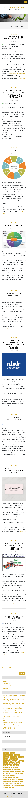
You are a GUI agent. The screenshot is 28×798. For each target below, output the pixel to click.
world (11, 787)
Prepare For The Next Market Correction (14, 38)
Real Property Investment (14, 294)
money (20, 773)
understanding (19, 785)
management (19, 771)
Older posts (8, 667)
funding (21, 761)
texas (19, 783)
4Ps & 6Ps (14, 151)
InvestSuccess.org (14, 7)
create (6, 759)
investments (16, 769)
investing (14, 767)
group (5, 763)
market (6, 773)
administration (8, 755)
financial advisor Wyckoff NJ (17, 73)
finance (14, 761)
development (13, 759)
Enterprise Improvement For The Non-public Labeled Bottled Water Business (14, 344)
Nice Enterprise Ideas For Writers (14, 617)
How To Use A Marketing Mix (14, 418)
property (6, 779)
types (11, 785)
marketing (13, 773)
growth (12, 763)
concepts (21, 757)
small (20, 779)
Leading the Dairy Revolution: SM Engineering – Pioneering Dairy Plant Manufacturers (12, 712)
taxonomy (12, 783)
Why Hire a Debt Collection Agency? (12, 725)
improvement (7, 765)
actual (13, 753)
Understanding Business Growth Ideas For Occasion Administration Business (14, 94)
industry (16, 765)
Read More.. (22, 78)
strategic (12, 781)
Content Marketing (14, 225)
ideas (17, 763)
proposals (14, 779)
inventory (7, 767)
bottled (17, 755)
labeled (6, 771)
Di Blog (10, 796)
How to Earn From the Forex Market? (12, 722)
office (13, 775)
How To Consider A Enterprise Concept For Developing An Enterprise (14, 546)
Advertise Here (7, 683)
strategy (19, 781)
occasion (6, 775)
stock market (14, 34)
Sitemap (5, 688)
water (5, 787)
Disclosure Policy (7, 686)
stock (5, 781)
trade (5, 785)
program (16, 777)
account (6, 753)
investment (7, 769)
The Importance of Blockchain (11, 716)
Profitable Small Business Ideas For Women (14, 470)
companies (13, 757)
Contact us (6, 681)
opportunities (8, 777)
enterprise (7, 761)
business (6, 757)
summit (6, 783)
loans (12, 771)
